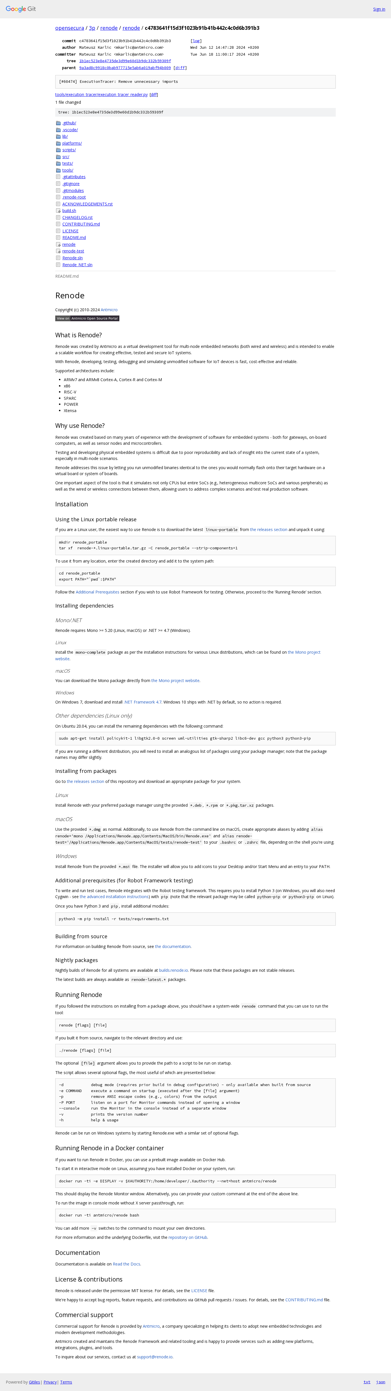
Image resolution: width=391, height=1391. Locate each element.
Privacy (50, 1382)
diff (180, 67)
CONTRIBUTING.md (81, 224)
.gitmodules (73, 190)
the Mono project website (175, 680)
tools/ (67, 170)
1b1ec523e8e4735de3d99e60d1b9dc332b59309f (125, 60)
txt (367, 1381)
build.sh (69, 210)
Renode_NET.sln (77, 264)
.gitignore (71, 183)
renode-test (73, 251)
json (380, 1381)
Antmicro (109, 309)
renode (109, 27)
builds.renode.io (173, 970)
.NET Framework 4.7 (142, 702)
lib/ (65, 136)
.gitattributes (74, 176)
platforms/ (72, 143)
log (196, 40)
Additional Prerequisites (97, 592)
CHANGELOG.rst (77, 217)
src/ (65, 156)
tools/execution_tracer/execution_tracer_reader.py (101, 94)
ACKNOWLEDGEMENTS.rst (87, 204)
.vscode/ (70, 129)
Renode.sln (72, 257)
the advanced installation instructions (114, 896)
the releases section (268, 529)
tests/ (67, 163)
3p (92, 27)
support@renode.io (155, 1356)
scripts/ (69, 149)
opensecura (69, 27)
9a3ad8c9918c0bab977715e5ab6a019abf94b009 (125, 67)
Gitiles (34, 1382)
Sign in (379, 9)
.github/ (69, 123)
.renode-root (74, 197)
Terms (66, 1382)
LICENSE (70, 231)
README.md (74, 237)
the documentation (173, 946)
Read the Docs (126, 1264)
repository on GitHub (188, 1237)
